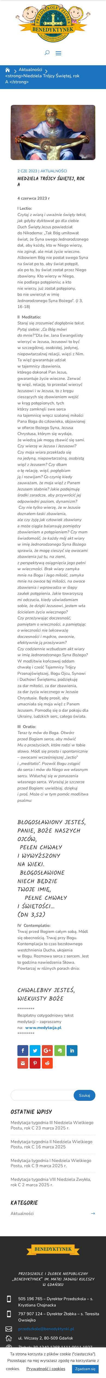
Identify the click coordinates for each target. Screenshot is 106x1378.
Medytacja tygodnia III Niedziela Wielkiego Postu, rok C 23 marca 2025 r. (52, 1125)
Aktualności (30, 70)
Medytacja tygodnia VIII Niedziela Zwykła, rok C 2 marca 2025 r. (51, 1182)
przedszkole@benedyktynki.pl (46, 1329)
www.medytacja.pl (43, 1027)
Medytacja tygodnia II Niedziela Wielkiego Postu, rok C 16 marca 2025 (51, 1144)
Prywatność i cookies (45, 1368)
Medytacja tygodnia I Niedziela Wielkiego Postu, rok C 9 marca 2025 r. (51, 1163)
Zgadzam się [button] (85, 1369)
